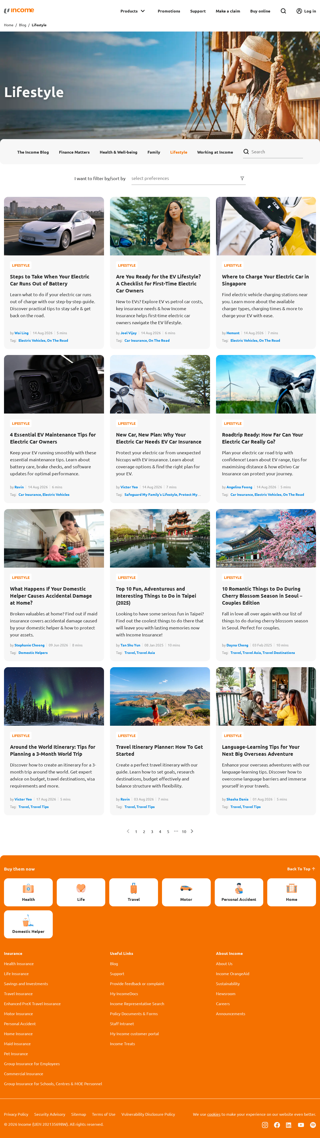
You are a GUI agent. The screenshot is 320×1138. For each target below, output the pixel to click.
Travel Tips (39, 806)
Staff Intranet (122, 1023)
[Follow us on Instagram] (265, 1124)
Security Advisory (49, 1113)
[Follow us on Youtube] (301, 1124)
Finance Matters (74, 151)
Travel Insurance (18, 993)
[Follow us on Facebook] (277, 1124)
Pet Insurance (16, 1053)
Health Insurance (19, 963)
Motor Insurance (18, 1013)
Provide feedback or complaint (137, 983)
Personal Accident (20, 1023)
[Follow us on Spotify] (313, 1124)
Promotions (169, 11)
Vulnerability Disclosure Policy (148, 1113)
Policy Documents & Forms (134, 1013)
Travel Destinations (278, 652)
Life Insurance (16, 973)
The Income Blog (33, 151)
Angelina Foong (239, 487)
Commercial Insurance (23, 1073)
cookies (213, 1113)
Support (198, 11)
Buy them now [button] (19, 869)
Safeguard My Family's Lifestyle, (151, 494)
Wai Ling (21, 332)
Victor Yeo (129, 487)
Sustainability (228, 983)
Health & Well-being (119, 151)
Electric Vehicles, (32, 340)
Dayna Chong (237, 645)
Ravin (19, 487)
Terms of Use (104, 1113)
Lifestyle (178, 151)
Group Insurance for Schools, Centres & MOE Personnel (53, 1083)
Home (9, 25)
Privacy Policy (16, 1113)
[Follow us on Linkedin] (289, 1124)
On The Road (57, 340)
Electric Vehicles (56, 494)
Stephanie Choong (29, 645)
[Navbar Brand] (19, 11)
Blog (22, 25)
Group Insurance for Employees (32, 1063)
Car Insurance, (136, 340)
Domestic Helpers (33, 652)
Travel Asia (145, 652)
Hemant (233, 332)
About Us (224, 963)
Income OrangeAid (232, 973)
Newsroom (226, 993)
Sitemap (78, 1113)
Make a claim (228, 11)
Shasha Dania (237, 799)
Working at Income (215, 151)
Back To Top (298, 868)
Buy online (260, 11)
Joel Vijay (128, 332)
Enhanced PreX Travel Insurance (32, 1003)
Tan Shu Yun (130, 645)
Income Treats (122, 1043)
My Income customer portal (134, 1033)
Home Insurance (18, 1033)
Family (154, 151)
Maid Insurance (17, 1043)
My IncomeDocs (124, 993)
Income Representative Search (137, 1003)
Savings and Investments (26, 983)
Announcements (230, 1013)
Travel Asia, (252, 652)
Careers (223, 1003)
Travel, (130, 652)
